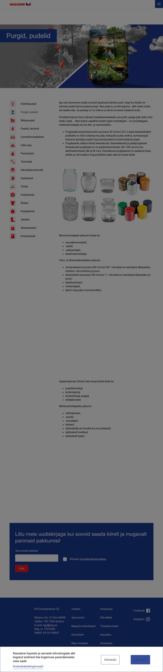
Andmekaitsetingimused (28, 666)
